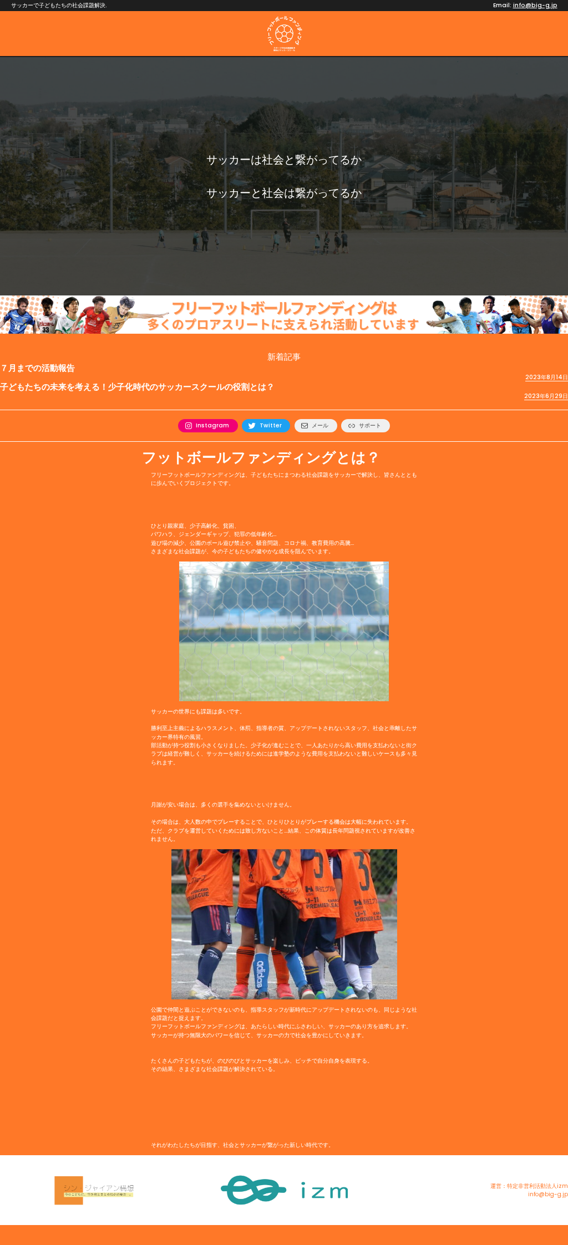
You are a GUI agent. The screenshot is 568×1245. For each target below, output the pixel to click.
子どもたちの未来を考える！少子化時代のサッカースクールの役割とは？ (137, 387)
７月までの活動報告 (37, 368)
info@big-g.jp (535, 5)
